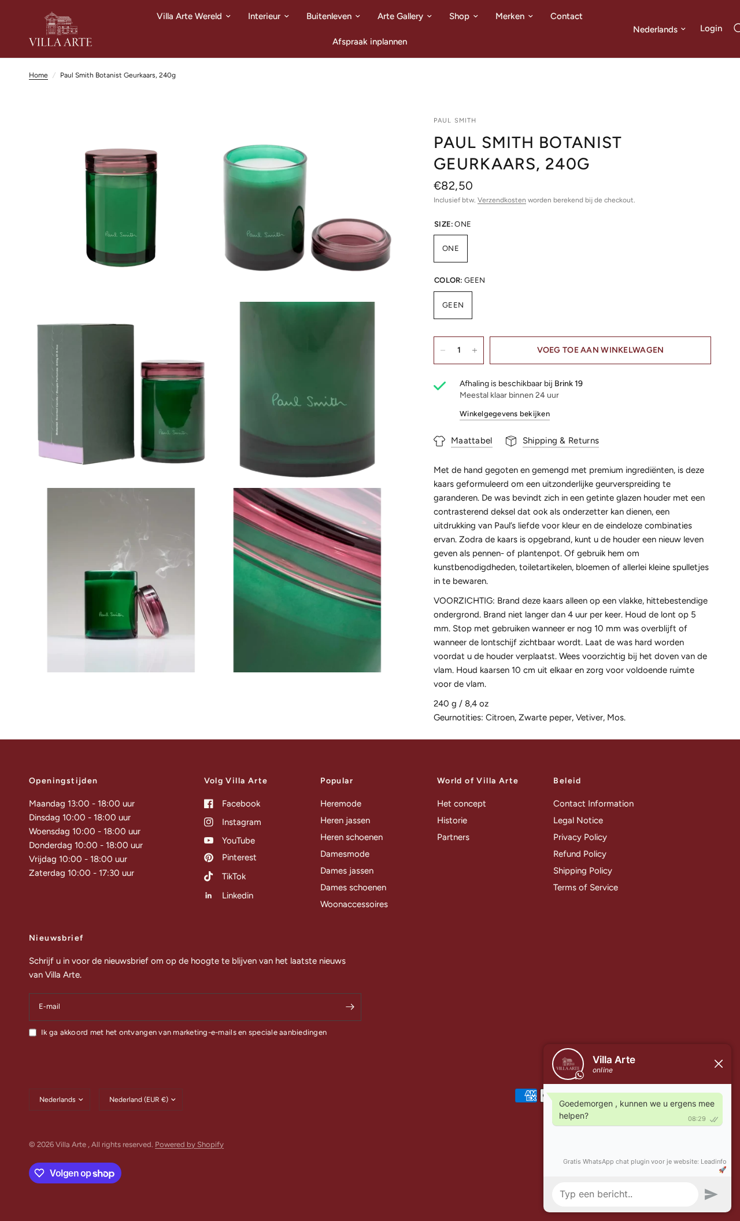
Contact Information (593, 803)
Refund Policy (579, 854)
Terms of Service (585, 887)
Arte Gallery (400, 16)
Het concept (461, 803)
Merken (509, 16)
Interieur (264, 16)
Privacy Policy (580, 837)
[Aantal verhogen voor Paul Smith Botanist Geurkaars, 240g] (474, 350)
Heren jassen (345, 820)
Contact (566, 16)
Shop (459, 16)
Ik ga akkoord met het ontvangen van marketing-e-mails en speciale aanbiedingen (184, 1032)
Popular (336, 781)
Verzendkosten (502, 201)
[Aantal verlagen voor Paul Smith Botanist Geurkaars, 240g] (443, 350)
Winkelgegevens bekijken (505, 413)
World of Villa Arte (478, 781)
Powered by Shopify (189, 1144)
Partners (453, 837)
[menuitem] (193, 16)
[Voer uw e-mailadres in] (349, 1007)
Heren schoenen (351, 837)
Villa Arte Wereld (189, 16)
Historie (452, 820)
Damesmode (344, 854)
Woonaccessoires (354, 904)
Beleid (567, 781)
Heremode (340, 803)
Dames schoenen (353, 887)
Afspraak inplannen (369, 41)
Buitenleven (329, 16)
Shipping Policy (582, 870)
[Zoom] (189, 140)
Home (38, 75)
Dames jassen (346, 870)
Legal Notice (578, 820)
